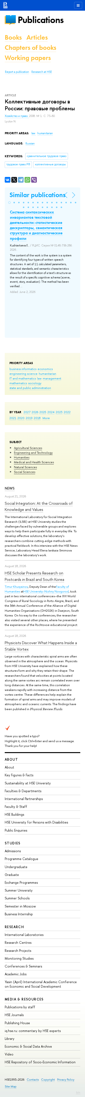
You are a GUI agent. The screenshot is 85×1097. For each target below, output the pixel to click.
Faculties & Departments (23, 791)
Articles (37, 37)
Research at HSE (41, 72)
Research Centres (18, 942)
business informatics (22, 369)
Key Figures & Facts (19, 775)
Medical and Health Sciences (34, 462)
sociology (34, 383)
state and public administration (30, 388)
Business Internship (19, 914)
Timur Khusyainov (16, 586)
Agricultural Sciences (28, 448)
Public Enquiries (16, 830)
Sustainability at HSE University (28, 783)
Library (9, 1038)
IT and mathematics (22, 378)
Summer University (19, 890)
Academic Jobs (15, 974)
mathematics (18, 383)
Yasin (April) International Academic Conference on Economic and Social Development (41, 984)
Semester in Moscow (20, 906)
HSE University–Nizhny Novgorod (46, 591)
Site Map (11, 1086)
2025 (42, 412)
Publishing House (17, 1023)
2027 (27, 412)
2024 (51, 412)
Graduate (12, 874)
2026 (35, 412)
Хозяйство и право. (17, 116)
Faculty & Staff (16, 806)
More (46, 418)
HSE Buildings (14, 814)
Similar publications (37, 195)
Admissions (13, 851)
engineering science (23, 373)
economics (45, 369)
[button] (9, 202)
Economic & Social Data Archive (28, 1046)
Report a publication (17, 72)
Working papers (28, 58)
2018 (37, 418)
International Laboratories (24, 934)
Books (13, 37)
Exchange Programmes (21, 882)
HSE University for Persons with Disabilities (36, 822)
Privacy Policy (65, 1080)
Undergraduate (16, 867)
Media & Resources (24, 999)
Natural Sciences (25, 467)
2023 (59, 412)
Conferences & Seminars (23, 966)
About (11, 759)
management (52, 378)
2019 (29, 418)
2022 (67, 412)
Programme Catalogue (21, 858)
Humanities (21, 457)
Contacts (33, 1080)
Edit (78, 1092)
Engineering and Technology (33, 452)
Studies (13, 843)
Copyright (48, 1080)
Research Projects (18, 950)
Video (9, 1054)
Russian (30, 143)
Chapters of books (30, 47)
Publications (41, 20)
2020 (21, 418)
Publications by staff (20, 1007)
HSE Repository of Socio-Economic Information (40, 1062)
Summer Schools (17, 898)
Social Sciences (24, 472)
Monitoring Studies (19, 958)
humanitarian (47, 373)
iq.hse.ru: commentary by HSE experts (33, 1030)
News (10, 488)
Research (14, 927)
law (39, 378)
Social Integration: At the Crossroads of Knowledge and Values (39, 506)
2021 (12, 418)
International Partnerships (24, 798)
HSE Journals (14, 1015)
